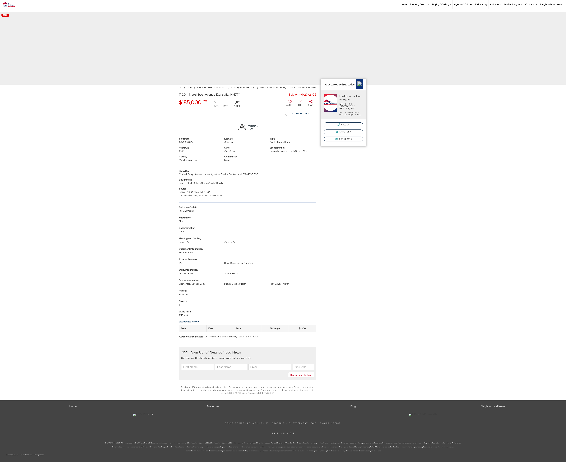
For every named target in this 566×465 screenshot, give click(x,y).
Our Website (345, 139)
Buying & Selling (442, 6)
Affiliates (496, 6)
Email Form (345, 132)
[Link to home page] (10, 4)
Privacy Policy (258, 423)
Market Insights (513, 6)
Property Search (420, 6)
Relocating (481, 4)
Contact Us (531, 4)
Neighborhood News (551, 4)
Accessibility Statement (290, 423)
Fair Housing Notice (326, 423)
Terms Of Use (235, 423)
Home (404, 4)
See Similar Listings (300, 113)
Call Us (345, 125)
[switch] (290, 104)
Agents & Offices (463, 4)
